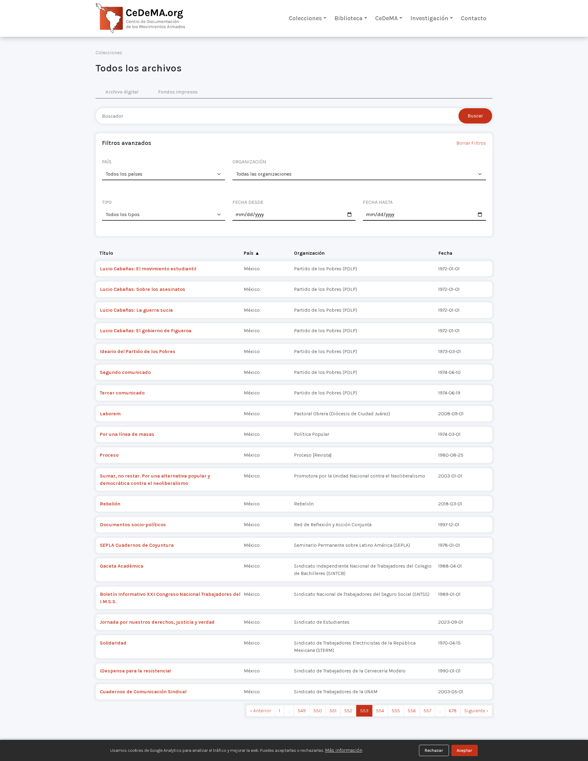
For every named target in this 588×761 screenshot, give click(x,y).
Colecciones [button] (305, 18)
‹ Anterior (260, 710)
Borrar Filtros (471, 143)
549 (302, 710)
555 (396, 710)
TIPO (107, 202)
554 (380, 710)
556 (412, 710)
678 (453, 710)
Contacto (473, 18)
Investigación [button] (429, 18)
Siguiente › (476, 710)
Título (106, 253)
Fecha (445, 253)
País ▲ (252, 253)
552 (348, 710)
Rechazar (433, 750)
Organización (309, 253)
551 (333, 710)
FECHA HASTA (378, 202)
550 (317, 710)
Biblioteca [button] (348, 18)
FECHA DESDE (247, 202)
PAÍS (106, 162)
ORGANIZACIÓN (249, 162)
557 (427, 710)
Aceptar (464, 750)
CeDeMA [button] (386, 18)
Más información (343, 750)
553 (364, 710)
